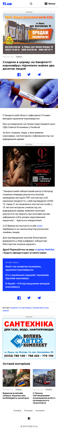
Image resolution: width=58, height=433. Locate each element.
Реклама (28, 410)
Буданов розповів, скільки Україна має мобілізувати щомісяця (16, 395)
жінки (39, 226)
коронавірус (26, 308)
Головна (17, 410)
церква (6, 310)
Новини (19, 57)
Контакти (40, 410)
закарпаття (15, 308)
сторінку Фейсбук (44, 249)
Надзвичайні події (41, 308)
